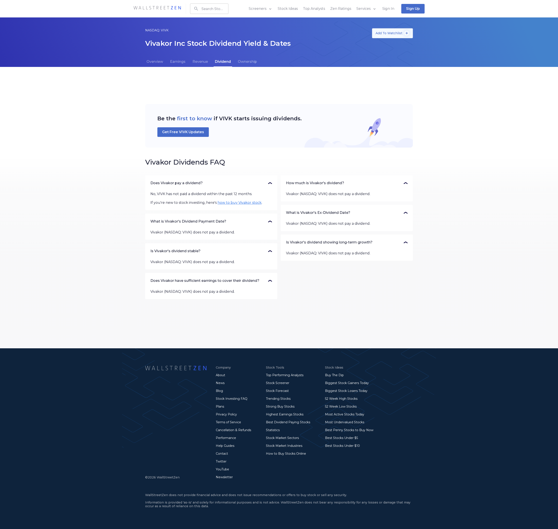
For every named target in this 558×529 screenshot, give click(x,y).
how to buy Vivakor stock (240, 203)
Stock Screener (277, 383)
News (220, 383)
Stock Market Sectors (282, 438)
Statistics (273, 430)
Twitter (221, 461)
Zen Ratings (340, 9)
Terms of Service (228, 422)
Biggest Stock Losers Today (346, 391)
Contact (222, 454)
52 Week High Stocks (341, 399)
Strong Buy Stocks (280, 406)
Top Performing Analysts (284, 375)
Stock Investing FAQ (231, 399)
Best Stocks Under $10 (342, 446)
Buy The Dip (334, 375)
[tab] (155, 61)
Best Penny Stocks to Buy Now (349, 430)
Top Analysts (314, 9)
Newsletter (224, 477)
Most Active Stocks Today (344, 414)
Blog (219, 391)
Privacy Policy (226, 414)
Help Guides (225, 446)
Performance (226, 438)
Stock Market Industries (284, 446)
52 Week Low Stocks (341, 406)
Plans (220, 406)
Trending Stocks (278, 399)
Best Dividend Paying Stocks (288, 422)
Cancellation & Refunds (233, 430)
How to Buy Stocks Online (286, 454)
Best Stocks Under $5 (341, 438)
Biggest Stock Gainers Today (347, 383)
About (220, 375)
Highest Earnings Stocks (284, 414)
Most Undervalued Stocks (344, 422)
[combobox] (209, 8)
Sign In (388, 9)
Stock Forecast (277, 391)
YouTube (222, 469)
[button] (211, 183)
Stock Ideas (288, 9)
